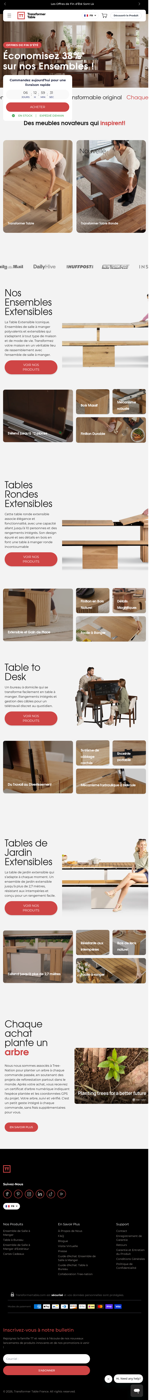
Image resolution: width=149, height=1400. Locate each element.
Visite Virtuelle (68, 1246)
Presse (62, 1251)
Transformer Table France (31, 1391)
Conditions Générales (130, 1259)
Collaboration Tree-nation (75, 1274)
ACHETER (37, 107)
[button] (104, 15)
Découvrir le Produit (126, 15)
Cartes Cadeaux (13, 1254)
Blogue (63, 1241)
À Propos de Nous (70, 1231)
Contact (121, 1231)
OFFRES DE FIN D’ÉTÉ (22, 45)
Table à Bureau (13, 1240)
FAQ (61, 1236)
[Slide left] (5, 4)
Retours (121, 1245)
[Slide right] (139, 4)
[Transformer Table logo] (31, 15)
